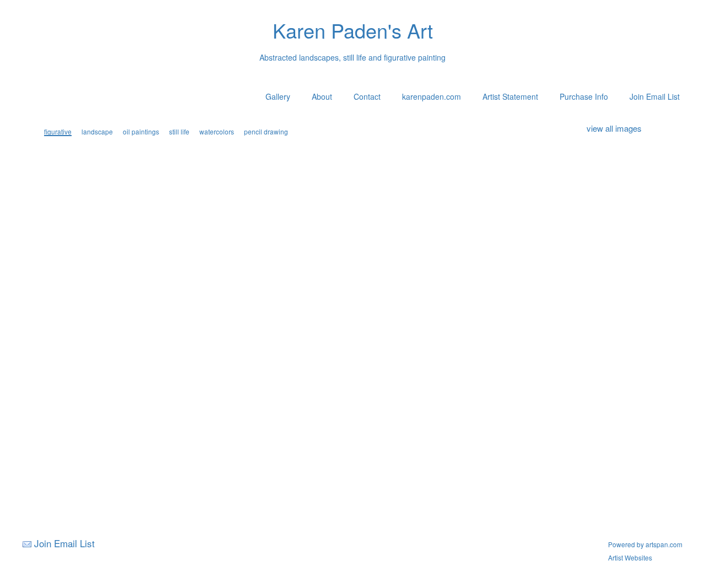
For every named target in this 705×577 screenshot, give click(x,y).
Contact (367, 96)
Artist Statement (510, 96)
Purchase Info (584, 96)
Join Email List (655, 96)
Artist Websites (630, 557)
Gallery (277, 96)
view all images (614, 128)
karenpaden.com (431, 96)
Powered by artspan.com (645, 544)
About (322, 96)
